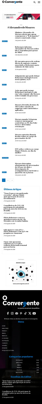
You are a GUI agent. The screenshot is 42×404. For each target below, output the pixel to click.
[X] (30, 313)
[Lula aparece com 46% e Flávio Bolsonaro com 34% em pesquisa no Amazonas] (33, 233)
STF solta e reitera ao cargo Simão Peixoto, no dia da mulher (27, 151)
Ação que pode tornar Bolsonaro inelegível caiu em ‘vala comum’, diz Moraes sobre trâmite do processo (27, 93)
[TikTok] (25, 313)
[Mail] (16, 313)
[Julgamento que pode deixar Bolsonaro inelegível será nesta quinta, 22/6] (7, 79)
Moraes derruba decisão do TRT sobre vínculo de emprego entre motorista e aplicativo (27, 107)
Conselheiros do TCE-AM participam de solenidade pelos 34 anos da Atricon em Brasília (15, 208)
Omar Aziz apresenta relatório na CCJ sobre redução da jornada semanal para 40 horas (15, 244)
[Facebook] (8, 313)
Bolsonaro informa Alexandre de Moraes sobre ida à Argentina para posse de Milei (27, 49)
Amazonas (5, 158)
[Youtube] (34, 313)
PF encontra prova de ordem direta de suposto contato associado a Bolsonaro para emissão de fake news (27, 64)
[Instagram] (12, 313)
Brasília (4, 41)
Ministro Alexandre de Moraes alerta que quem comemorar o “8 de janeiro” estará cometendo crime (27, 35)
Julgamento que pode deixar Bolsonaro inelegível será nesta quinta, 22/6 (27, 78)
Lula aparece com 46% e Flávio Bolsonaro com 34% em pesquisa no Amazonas (16, 231)
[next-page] (12, 180)
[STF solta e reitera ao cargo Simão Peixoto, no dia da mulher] (7, 153)
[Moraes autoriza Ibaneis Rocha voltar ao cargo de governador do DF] (7, 138)
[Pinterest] (21, 313)
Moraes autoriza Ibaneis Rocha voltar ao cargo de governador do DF (25, 136)
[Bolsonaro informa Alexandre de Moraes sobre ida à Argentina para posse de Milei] (7, 51)
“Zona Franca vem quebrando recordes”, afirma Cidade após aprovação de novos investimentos (16, 195)
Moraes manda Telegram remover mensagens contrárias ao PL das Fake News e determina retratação (26, 123)
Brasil (4, 55)
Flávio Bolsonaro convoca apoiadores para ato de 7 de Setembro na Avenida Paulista (16, 219)
